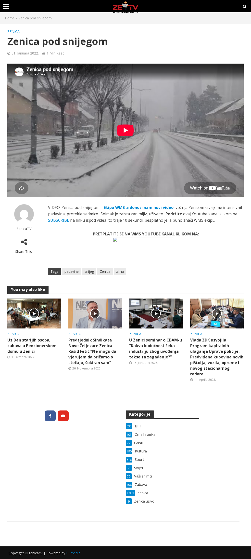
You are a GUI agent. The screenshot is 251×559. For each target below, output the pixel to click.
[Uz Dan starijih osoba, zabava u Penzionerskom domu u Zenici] (34, 313)
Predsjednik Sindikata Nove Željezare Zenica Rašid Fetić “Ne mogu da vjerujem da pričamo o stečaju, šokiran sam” (92, 351)
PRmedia (73, 553)
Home (10, 18)
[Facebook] (50, 415)
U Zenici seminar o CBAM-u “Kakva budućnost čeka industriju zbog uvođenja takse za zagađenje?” (155, 348)
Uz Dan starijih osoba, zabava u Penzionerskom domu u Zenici (32, 345)
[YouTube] (63, 415)
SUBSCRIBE (58, 220)
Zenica (13, 31)
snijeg (89, 271)
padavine (71, 271)
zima (120, 271)
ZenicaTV (24, 228)
